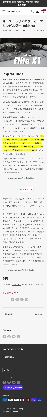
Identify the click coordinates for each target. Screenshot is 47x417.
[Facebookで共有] (12, 299)
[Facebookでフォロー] (4, 336)
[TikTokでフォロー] (18, 336)
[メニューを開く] (4, 11)
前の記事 (9, 314)
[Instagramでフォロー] (9, 336)
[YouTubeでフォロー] (14, 336)
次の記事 (38, 314)
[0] (42, 11)
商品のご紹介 (7, 30)
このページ (16, 284)
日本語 (6, 370)
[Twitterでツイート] (22, 299)
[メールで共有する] (26, 299)
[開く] (32, 11)
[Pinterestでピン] (17, 299)
